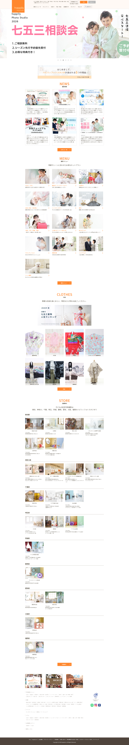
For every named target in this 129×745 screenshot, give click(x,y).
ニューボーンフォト (54, 717)
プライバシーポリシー (48, 739)
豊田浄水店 (48, 706)
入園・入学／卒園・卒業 (77, 717)
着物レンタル (29, 729)
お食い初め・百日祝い (44, 694)
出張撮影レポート (30, 723)
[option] (64, 33)
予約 (84, 2)
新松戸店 (50, 704)
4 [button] (65, 60)
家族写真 (57, 696)
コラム (27, 715)
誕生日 (31, 694)
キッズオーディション (30, 712)
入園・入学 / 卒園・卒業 (67, 694)
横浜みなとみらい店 (68, 702)
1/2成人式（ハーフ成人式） (32, 696)
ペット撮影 (69, 696)
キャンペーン (46, 6)
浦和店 (72, 704)
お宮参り (36, 694)
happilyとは (34, 739)
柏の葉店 (63, 704)
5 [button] (68, 60)
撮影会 (38, 712)
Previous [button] (2, 34)
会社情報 (40, 739)
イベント (28, 709)
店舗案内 (66, 6)
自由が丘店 (28, 702)
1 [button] (58, 60)
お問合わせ (92, 2)
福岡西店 (64, 706)
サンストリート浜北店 (39, 706)
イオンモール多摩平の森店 (52, 702)
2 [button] (60, 60)
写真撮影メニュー (30, 692)
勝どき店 (43, 702)
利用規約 (56, 739)
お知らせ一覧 (64, 150)
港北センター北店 (43, 704)
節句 (60, 694)
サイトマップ (96, 739)
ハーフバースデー (54, 694)
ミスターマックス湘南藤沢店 (32, 704)
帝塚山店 (59, 706)
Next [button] (127, 34)
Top (30, 739)
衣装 (52, 6)
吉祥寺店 (34, 702)
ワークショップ (44, 712)
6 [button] (70, 60)
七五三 (27, 694)
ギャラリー (73, 6)
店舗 (27, 700)
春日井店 (54, 706)
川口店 (68, 704)
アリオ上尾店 (78, 704)
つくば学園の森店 (29, 706)
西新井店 (61, 702)
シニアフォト (63, 696)
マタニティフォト (50, 696)
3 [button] (63, 60)
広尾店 (38, 702)
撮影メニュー (64, 283)
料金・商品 (58, 6)
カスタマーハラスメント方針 (86, 739)
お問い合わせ (63, 739)
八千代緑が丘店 (57, 704)
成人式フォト (42, 696)
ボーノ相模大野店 (78, 702)
